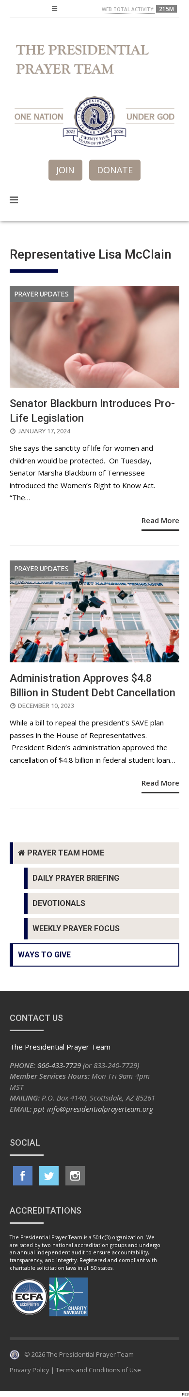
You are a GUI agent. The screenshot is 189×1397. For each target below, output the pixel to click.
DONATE (115, 170)
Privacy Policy (29, 1369)
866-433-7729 (59, 1065)
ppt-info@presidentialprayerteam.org (93, 1109)
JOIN (65, 170)
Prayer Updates (42, 294)
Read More (160, 520)
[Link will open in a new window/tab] (22, 1175)
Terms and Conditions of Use (98, 1369)
